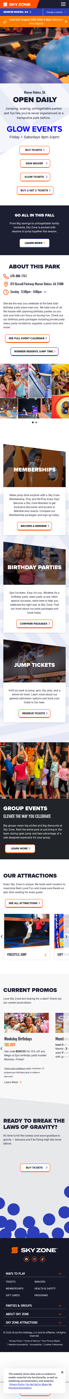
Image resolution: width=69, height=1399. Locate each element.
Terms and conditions (14, 1068)
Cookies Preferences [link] (53, 1344)
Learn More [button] (34, 243)
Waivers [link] (39, 1281)
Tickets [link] (11, 1281)
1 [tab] (33, 422)
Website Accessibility (18, 1344)
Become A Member (34, 526)
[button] (17, 12)
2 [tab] (36, 422)
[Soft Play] (26, 936)
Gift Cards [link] (13, 1295)
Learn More (19, 848)
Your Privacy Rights (51, 1340)
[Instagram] (34, 1259)
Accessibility (36, 1344)
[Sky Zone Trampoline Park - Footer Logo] (35, 1250)
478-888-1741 (18, 276)
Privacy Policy (15, 1340)
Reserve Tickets (33, 713)
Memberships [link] (14, 1288)
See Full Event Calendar (26, 338)
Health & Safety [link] (45, 1288)
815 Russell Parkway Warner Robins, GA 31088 (36, 284)
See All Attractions (23, 903)
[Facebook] (26, 1259)
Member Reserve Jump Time (33, 351)
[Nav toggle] (63, 4)
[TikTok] (42, 1259)
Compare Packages (33, 624)
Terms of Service (32, 1340)
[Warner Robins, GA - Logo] (23, 4)
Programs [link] (41, 1295)
